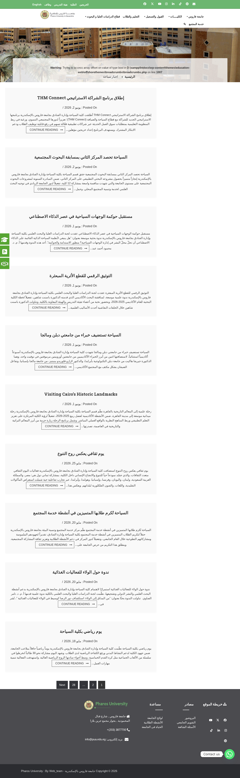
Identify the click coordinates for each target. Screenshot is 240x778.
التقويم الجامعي (186, 722)
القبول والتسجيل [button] (155, 16)
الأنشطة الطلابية (153, 722)
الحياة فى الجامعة (152, 726)
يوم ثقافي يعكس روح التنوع (81, 453)
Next (62, 684)
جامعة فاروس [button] (196, 16)
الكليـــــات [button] (176, 16)
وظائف (47, 4)
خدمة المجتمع (196, 24)
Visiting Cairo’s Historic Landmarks (80, 394)
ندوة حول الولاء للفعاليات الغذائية (80, 572)
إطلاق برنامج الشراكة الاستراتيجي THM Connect (80, 97)
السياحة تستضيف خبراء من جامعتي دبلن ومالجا (80, 335)
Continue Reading (44, 129)
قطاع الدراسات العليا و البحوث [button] (103, 16)
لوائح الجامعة (155, 717)
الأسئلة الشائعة (187, 726)
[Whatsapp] (229, 754)
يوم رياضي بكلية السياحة (81, 631)
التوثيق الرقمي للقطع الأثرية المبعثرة (81, 275)
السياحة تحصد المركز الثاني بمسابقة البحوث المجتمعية (80, 157)
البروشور (190, 717)
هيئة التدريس (61, 4)
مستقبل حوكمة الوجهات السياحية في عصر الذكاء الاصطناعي (80, 216)
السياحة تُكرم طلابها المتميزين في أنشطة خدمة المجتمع (80, 512)
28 (73, 684)
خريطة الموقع (213, 704)
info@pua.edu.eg (95, 739)
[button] (185, 24)
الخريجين (84, 4)
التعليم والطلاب (131, 16)
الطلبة (73, 4)
